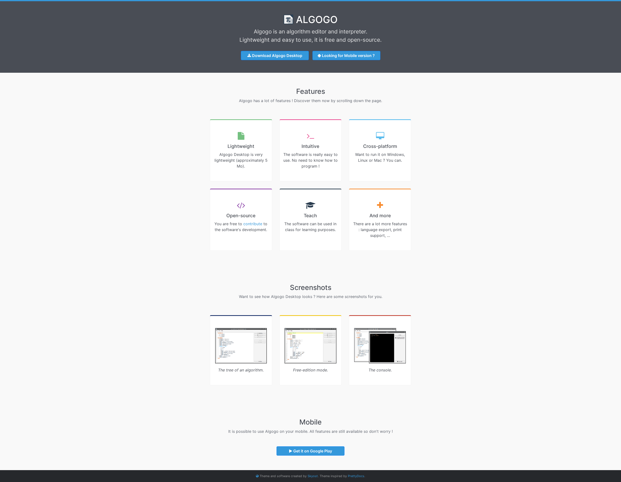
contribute (252, 223)
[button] (275, 55)
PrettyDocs (356, 476)
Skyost (313, 476)
